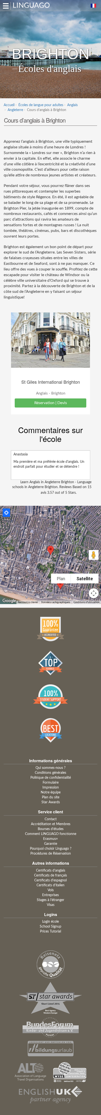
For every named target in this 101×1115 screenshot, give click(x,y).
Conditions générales (50, 773)
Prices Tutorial (50, 931)
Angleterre (15, 110)
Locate (6, 512)
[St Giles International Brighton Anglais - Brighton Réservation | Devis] (50, 340)
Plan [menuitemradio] (61, 578)
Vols (51, 890)
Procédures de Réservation (50, 853)
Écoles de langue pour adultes (40, 105)
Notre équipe (51, 792)
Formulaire (51, 782)
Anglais (72, 105)
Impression (50, 787)
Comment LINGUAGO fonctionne (50, 834)
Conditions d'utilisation (86, 602)
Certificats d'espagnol (50, 880)
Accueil (9, 105)
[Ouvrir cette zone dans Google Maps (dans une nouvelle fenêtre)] (9, 601)
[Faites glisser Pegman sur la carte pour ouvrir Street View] (94, 555)
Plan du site (50, 797)
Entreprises (50, 895)
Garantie (50, 844)
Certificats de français (50, 875)
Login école (50, 921)
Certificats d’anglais (50, 870)
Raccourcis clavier (28, 602)
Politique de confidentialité (50, 777)
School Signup (50, 926)
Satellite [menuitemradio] (84, 578)
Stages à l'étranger (50, 900)
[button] (50, 550)
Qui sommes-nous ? (50, 768)
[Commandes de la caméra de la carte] (94, 593)
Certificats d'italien (50, 885)
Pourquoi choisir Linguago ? (50, 848)
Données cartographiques (55, 602)
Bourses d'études (50, 829)
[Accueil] (31, 5)
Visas (50, 905)
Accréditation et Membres (50, 824)
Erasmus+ (50, 839)
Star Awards (50, 802)
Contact (51, 819)
